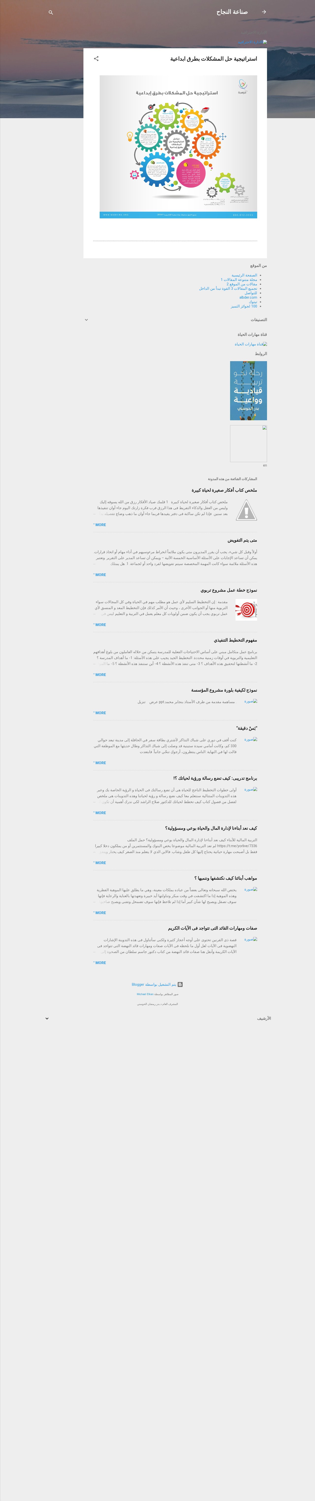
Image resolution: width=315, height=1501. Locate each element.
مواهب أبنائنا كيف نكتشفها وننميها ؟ (225, 878)
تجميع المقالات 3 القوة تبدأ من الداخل (228, 288)
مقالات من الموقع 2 (242, 284)
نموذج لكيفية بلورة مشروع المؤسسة (224, 690)
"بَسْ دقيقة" (246, 728)
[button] (96, 59)
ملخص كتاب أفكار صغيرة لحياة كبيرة (224, 490)
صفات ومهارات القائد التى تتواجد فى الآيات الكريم (212, 928)
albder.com (248, 297)
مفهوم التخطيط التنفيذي (235, 640)
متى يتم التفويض (242, 540)
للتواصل (251, 293)
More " (99, 525)
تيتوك (253, 302)
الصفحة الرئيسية (244, 275)
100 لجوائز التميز (244, 306)
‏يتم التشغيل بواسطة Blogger (154, 984)
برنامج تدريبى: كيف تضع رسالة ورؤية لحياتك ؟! (215, 778)
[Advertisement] (63, 99)
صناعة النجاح (232, 11)
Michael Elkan (145, 994)
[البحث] (51, 13)
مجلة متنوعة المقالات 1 (239, 279)
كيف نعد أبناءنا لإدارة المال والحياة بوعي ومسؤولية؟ (211, 828)
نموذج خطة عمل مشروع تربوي (229, 590)
